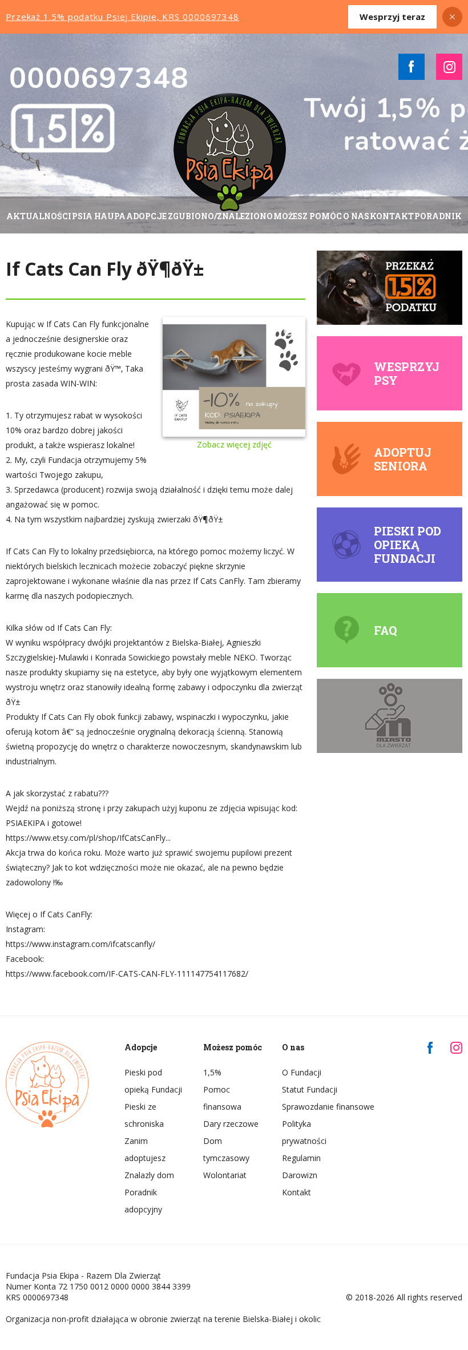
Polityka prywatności (304, 1132)
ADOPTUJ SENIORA (402, 459)
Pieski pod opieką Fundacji (407, 544)
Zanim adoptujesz (145, 1149)
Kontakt (296, 1192)
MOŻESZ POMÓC (307, 216)
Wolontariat (225, 1175)
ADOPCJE (146, 216)
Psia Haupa (99, 216)
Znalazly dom (149, 1175)
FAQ (385, 630)
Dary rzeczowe (231, 1123)
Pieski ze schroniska (144, 1115)
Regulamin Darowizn (301, 1166)
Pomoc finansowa (222, 1098)
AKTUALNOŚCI (38, 216)
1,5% (212, 1072)
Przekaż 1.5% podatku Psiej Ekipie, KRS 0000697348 (122, 16)
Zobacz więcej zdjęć (234, 444)
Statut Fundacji (309, 1089)
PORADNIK (438, 216)
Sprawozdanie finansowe (313, 1106)
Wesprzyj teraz (392, 16)
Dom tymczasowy (226, 1149)
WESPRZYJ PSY (406, 373)
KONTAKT (392, 216)
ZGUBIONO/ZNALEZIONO (220, 216)
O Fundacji (301, 1072)
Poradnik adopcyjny (143, 1201)
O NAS (356, 216)
